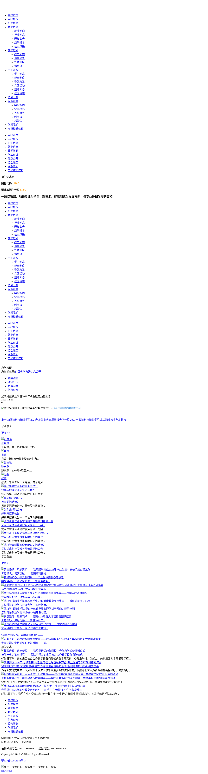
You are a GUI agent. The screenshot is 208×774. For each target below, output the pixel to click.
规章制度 (19, 77)
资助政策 (19, 81)
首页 (17, 371)
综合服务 (13, 101)
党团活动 (19, 85)
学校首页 (13, 15)
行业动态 (19, 34)
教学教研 (13, 50)
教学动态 (19, 54)
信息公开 (19, 66)
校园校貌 (19, 93)
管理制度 (19, 62)
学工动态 (19, 73)
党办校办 (19, 109)
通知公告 (19, 38)
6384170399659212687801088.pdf (67, 408)
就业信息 (13, 27)
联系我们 (13, 124)
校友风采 (19, 46)
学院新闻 (19, 105)
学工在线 (13, 70)
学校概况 (13, 19)
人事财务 (19, 113)
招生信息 (13, 23)
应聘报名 (19, 42)
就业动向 (19, 30)
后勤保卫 (19, 120)
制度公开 (19, 117)
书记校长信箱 (15, 128)
